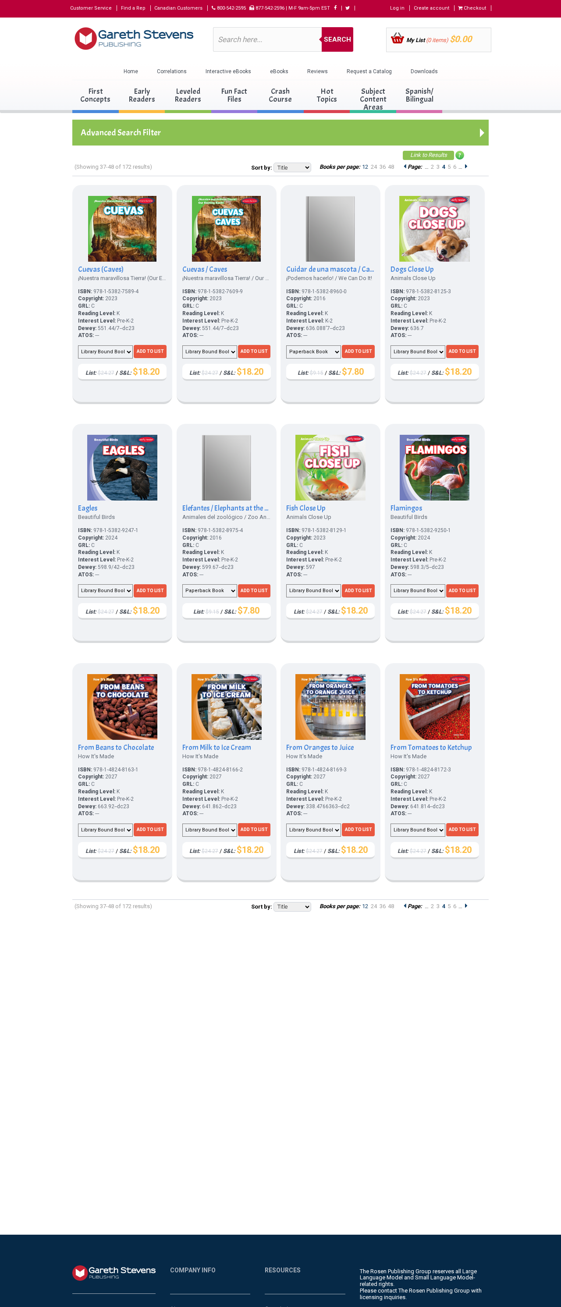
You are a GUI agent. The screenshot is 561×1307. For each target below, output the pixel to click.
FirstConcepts (95, 95)
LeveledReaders (187, 95)
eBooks (279, 71)
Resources (283, 1270)
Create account (431, 8)
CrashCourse (280, 95)
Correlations (172, 71)
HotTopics (327, 95)
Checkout (474, 8)
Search (337, 39)
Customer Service (91, 8)
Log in (397, 8)
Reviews (317, 71)
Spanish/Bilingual (419, 95)
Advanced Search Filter (121, 132)
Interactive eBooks (228, 71)
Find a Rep (133, 8)
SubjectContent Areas (373, 99)
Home (131, 71)
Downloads (424, 71)
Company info (193, 1270)
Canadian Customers (178, 8)
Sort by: (261, 167)
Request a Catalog (369, 71)
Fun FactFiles (234, 95)
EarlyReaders (141, 95)
